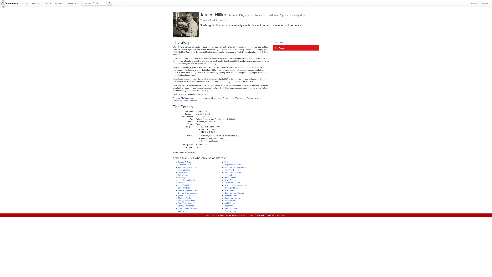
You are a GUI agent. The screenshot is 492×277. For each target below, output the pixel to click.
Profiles (46, 3)
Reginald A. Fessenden (233, 164)
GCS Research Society (261, 215)
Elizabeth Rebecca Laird (188, 190)
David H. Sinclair (231, 208)
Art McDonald (229, 203)
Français (484, 3)
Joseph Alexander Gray (187, 208)
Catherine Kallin (184, 164)
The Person (279, 48)
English (474, 3)
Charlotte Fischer (185, 198)
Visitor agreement (279, 215)
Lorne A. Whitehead (186, 205)
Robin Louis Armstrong (233, 198)
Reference (71, 3)
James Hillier (229, 200)
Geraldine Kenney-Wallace (235, 167)
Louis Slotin (182, 211)
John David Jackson (232, 172)
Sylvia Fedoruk (230, 180)
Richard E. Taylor (185, 162)
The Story (279, 42)
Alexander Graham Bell (187, 167)
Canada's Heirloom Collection (185, 100)
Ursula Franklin (230, 195)
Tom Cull (181, 182)
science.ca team (224, 215)
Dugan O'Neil (229, 205)
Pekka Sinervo (230, 211)
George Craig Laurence (187, 193)
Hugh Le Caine (184, 170)
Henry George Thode (186, 200)
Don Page (182, 177)
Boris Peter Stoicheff (186, 203)
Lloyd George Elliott (232, 182)
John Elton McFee (185, 185)
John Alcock (229, 170)
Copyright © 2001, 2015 (242, 215)
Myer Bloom (229, 190)
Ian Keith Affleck (231, 187)
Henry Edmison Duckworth (235, 193)
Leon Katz (228, 175)
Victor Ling (228, 162)
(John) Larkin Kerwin (186, 195)
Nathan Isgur (183, 175)
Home (24, 3)
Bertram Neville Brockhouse (235, 185)
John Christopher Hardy (187, 180)
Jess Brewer (183, 172)
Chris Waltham (184, 187)
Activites (58, 3)
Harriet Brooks (230, 177)
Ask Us (35, 3)
